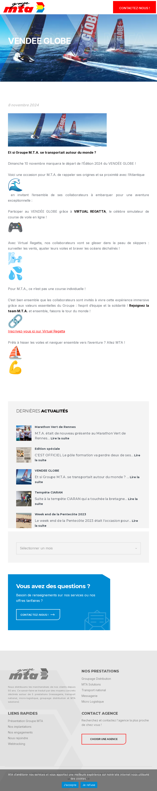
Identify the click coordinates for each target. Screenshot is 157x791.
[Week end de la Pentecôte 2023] (23, 520)
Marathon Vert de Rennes (55, 427)
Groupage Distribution (96, 678)
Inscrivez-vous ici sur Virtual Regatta (36, 331)
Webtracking (16, 743)
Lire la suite (60, 438)
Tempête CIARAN (49, 492)
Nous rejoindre (18, 738)
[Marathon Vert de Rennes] (23, 433)
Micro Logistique (93, 701)
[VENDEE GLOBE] (23, 476)
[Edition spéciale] (23, 455)
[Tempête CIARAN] (23, 498)
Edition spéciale (47, 449)
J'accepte (70, 785)
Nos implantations (19, 726)
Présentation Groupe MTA (25, 721)
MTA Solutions (91, 684)
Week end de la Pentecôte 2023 (60, 514)
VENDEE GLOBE (47, 470)
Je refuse (89, 785)
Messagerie (90, 696)
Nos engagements (20, 732)
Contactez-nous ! (134, 8)
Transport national (94, 690)
